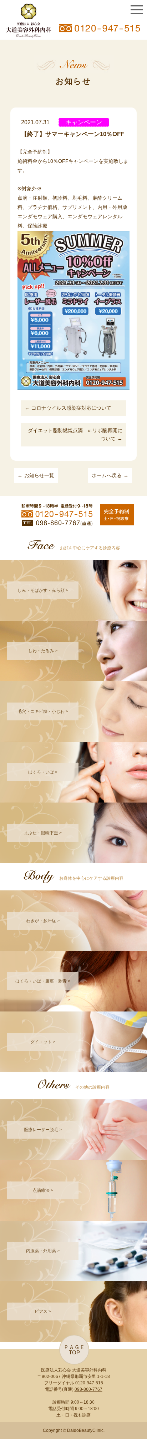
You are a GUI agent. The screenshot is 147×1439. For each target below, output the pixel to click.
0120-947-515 (89, 1382)
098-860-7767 (88, 1389)
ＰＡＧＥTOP (74, 1349)
